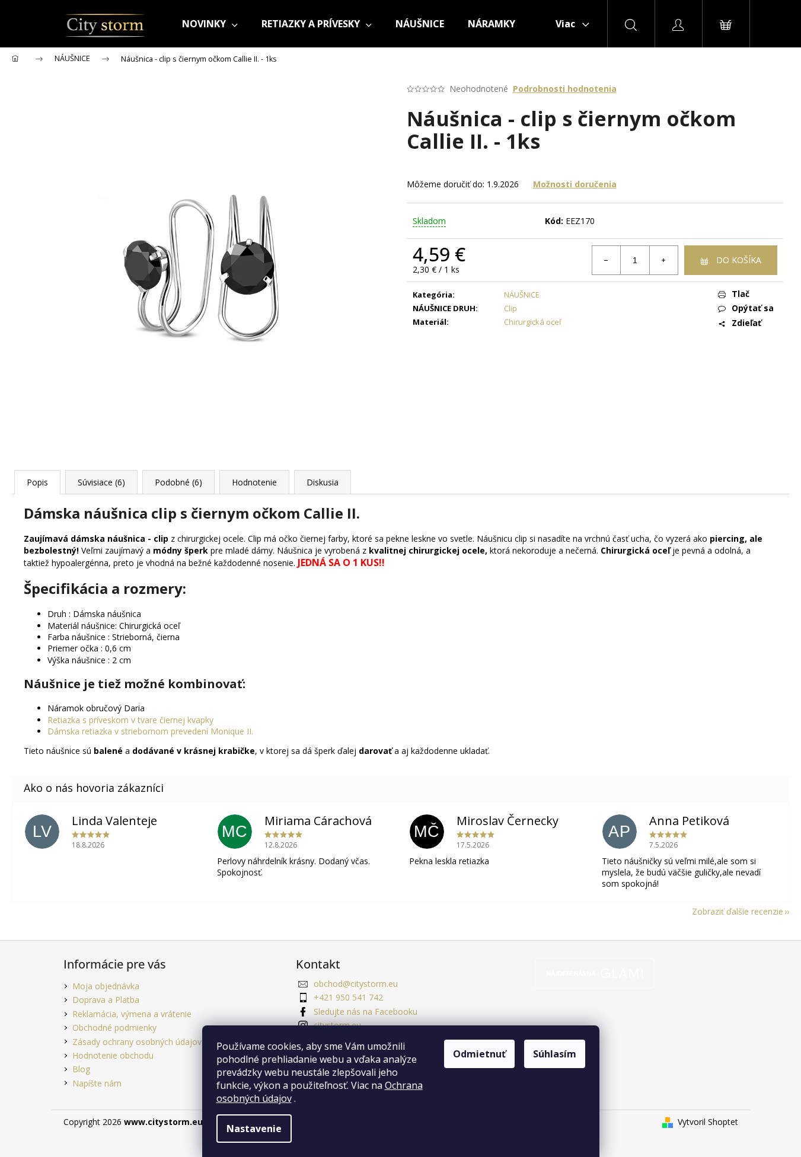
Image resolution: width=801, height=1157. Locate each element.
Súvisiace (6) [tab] (101, 482)
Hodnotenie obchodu (113, 1055)
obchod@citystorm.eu (356, 983)
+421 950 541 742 (348, 997)
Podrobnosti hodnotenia (565, 88)
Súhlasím (554, 1053)
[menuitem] (210, 23)
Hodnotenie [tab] (254, 482)
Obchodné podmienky (114, 1027)
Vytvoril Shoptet (708, 1121)
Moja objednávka (105, 986)
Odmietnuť (479, 1053)
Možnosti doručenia (575, 184)
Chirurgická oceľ (532, 322)
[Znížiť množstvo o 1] (606, 260)
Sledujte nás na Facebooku (365, 1011)
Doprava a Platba (105, 999)
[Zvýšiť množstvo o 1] (663, 260)
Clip (510, 308)
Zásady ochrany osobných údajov (137, 1041)
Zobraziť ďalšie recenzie (737, 911)
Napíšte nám (97, 1083)
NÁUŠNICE (522, 294)
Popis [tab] (37, 482)
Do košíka (738, 260)
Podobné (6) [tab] (178, 482)
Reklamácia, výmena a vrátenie (132, 1013)
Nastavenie (254, 1128)
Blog (81, 1069)
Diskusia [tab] (323, 482)
